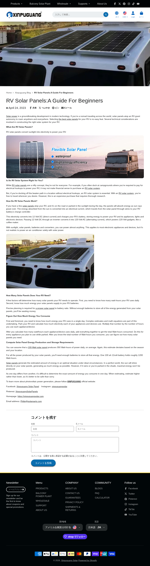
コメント (35, 435)
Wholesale (62, 3)
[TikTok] (133, 3)
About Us (102, 3)
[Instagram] (129, 3)
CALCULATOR (102, 497)
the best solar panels (68, 119)
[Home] (24, 14)
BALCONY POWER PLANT (44, 495)
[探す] (105, 14)
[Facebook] (115, 3)
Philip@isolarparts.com (31, 401)
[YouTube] (138, 3)
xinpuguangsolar (59, 386)
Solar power (11, 116)
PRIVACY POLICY (74, 502)
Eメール (79, 424)
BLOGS (99, 488)
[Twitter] (119, 3)
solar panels (28, 206)
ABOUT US (41, 510)
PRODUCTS (42, 488)
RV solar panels (19, 185)
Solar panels (12, 363)
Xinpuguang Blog (23, 92)
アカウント (133, 14)
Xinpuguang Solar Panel (28, 386)
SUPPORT (41, 505)
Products (15, 3)
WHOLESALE (42, 501)
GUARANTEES (73, 497)
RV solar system (92, 188)
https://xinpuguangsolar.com (31, 396)
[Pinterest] (124, 3)
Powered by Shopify (87, 560)
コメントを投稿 (43, 463)
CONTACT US (72, 493)
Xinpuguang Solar (69, 560)
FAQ (97, 493)
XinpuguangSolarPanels (27, 391)
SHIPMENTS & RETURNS (72, 508)
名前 (33, 424)
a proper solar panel (45, 308)
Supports (82, 3)
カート (141, 14)
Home (9, 92)
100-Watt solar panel (37, 347)
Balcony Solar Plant (40, 3)
